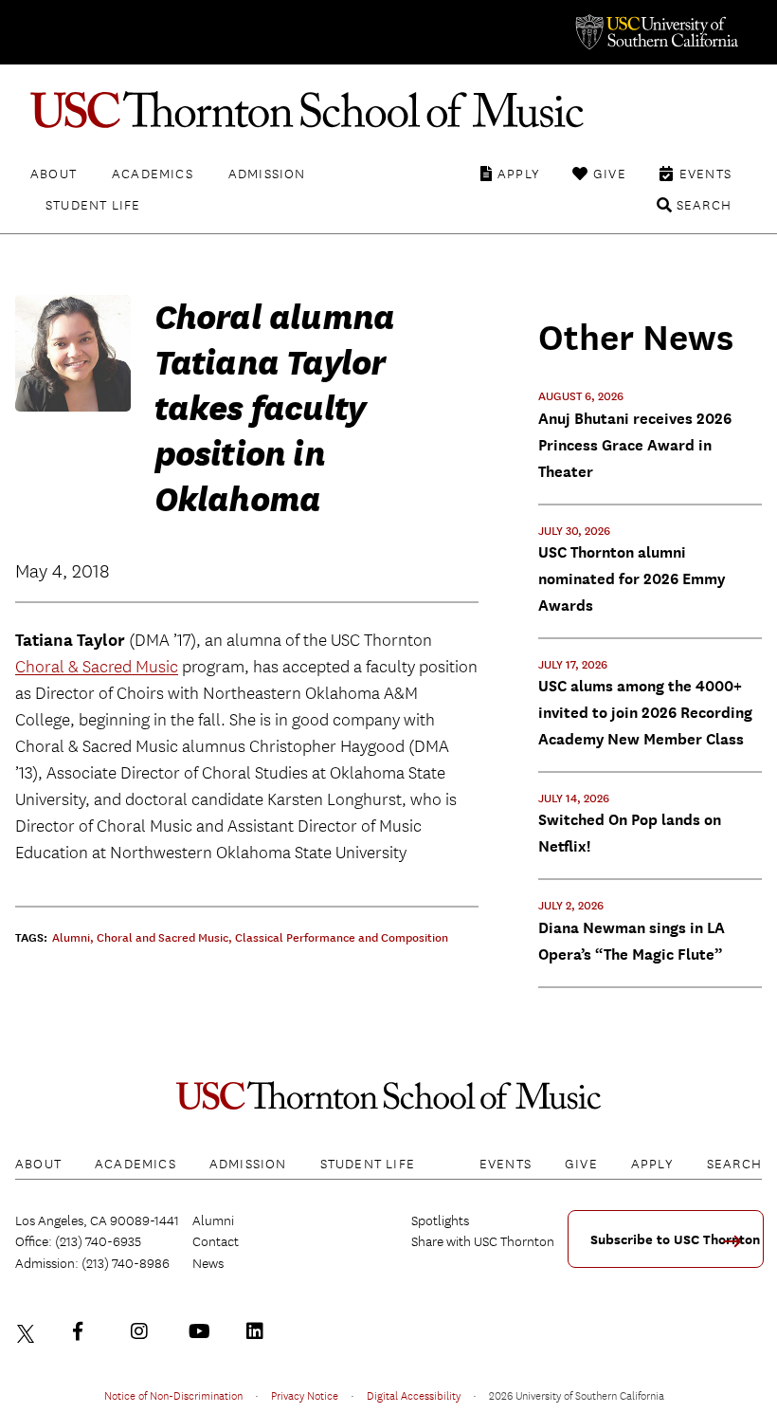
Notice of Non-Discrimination (173, 1395)
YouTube (202, 1331)
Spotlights (440, 1220)
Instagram (144, 1331)
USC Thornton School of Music (388, 110)
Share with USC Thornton (482, 1241)
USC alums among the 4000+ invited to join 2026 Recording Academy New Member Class (645, 712)
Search (704, 204)
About (53, 173)
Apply (518, 173)
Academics (152, 173)
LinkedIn (259, 1331)
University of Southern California (656, 32)
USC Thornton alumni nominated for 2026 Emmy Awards (631, 578)
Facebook (86, 1331)
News (208, 1263)
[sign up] (739, 1247)
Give (609, 173)
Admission (267, 173)
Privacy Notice (304, 1395)
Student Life (92, 204)
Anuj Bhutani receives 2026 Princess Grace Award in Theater (635, 445)
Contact (215, 1241)
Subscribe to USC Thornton (675, 1240)
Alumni (213, 1220)
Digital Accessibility (414, 1395)
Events (705, 173)
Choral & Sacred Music (96, 667)
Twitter (28, 1331)
